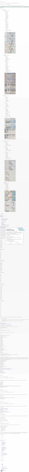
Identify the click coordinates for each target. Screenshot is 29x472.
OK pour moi (18, 243)
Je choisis (10, 243)
